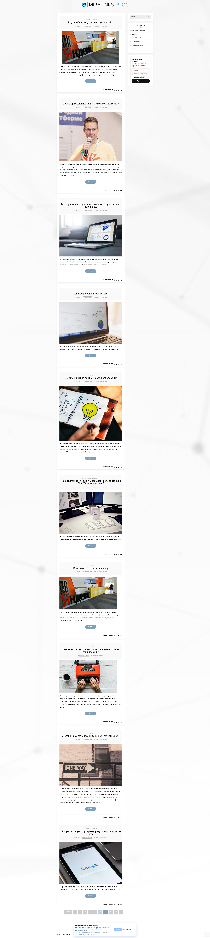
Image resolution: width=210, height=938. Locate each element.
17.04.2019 (77, 572)
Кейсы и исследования (90, 478)
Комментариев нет (100, 26)
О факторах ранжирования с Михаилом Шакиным (91, 104)
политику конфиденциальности (141, 77)
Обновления (136, 41)
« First (68, 912)
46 (100, 912)
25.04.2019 (77, 210)
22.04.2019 (77, 381)
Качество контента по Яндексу (90, 568)
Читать (90, 81)
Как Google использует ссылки (91, 294)
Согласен (118, 929)
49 (116, 912)
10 (80, 912)
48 (111, 912)
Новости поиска (91, 20)
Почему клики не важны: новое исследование (91, 378)
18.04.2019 (77, 487)
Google (69, 262)
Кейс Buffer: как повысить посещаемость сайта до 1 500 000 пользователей (91, 482)
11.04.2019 (77, 837)
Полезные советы (137, 45)
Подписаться (141, 81)
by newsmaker (87, 26)
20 (85, 912)
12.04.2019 (77, 739)
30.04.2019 (77, 26)
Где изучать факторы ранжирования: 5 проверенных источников (91, 206)
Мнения (90, 101)
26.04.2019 (77, 107)
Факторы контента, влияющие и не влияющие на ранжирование (91, 651)
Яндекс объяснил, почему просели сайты (91, 22)
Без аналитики (127, 929)
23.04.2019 (77, 297)
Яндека (75, 262)
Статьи (90, 201)
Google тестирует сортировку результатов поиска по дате (91, 833)
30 (90, 912)
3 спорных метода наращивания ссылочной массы (91, 736)
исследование (83, 444)
